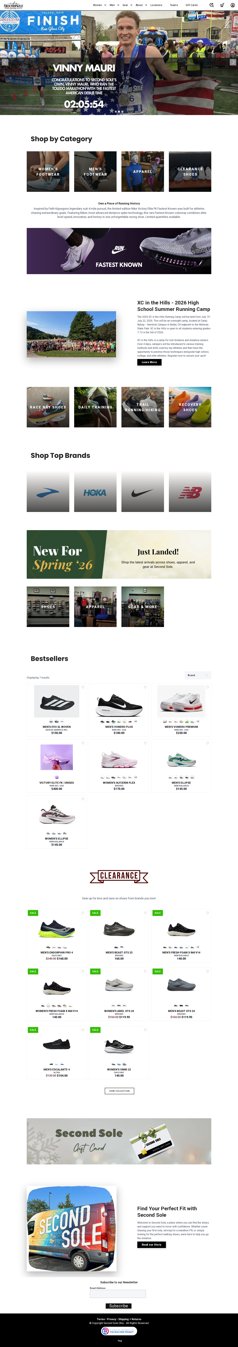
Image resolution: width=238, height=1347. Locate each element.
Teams (174, 5)
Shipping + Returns (129, 1319)
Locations (156, 5)
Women (97, 5)
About (139, 5)
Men (112, 5)
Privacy (111, 1319)
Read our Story (151, 1244)
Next (233, 62)
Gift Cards (192, 5)
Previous (5, 62)
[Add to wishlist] (82, 687)
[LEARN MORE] (119, 250)
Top (120, 1341)
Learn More (149, 362)
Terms (101, 1319)
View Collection (119, 1091)
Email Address (98, 1288)
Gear (125, 5)
